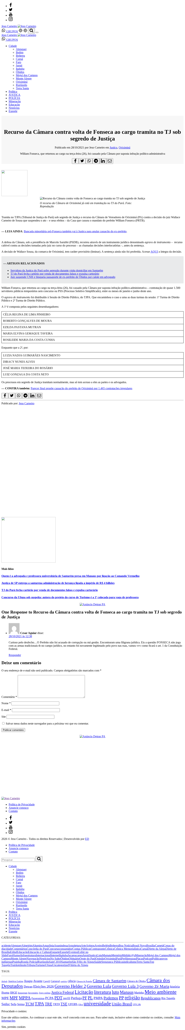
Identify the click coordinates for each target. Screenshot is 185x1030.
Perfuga (76, 998)
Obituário (74, 958)
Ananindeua (61, 945)
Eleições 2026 (43, 986)
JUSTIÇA (14, 94)
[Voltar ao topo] (3, 1008)
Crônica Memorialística (127, 948)
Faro (18, 62)
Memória (116, 955)
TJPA (39, 1003)
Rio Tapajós (168, 998)
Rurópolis (21, 85)
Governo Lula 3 (125, 986)
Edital (13, 952)
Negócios (14, 107)
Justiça (113, 147)
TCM (29, 1004)
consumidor (65, 948)
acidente (6, 945)
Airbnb (4, 981)
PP (121, 997)
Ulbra (80, 1005)
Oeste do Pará (87, 958)
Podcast (147, 958)
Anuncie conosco (19, 807)
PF (84, 997)
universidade (97, 1003)
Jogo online (45, 992)
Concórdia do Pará (37, 948)
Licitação (84, 992)
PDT (58, 997)
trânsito (22, 965)
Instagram (22, 992)
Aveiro (98, 945)
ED (87, 838)
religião (132, 997)
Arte (83, 945)
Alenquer (21, 49)
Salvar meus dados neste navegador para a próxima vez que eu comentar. (47, 723)
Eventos (73, 952)
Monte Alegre (24, 78)
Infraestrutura (28, 955)
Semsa (21, 1004)
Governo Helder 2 (70, 986)
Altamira (37, 945)
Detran (28, 986)
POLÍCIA (14, 98)
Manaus (127, 992)
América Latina (15, 981)
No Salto (55, 958)
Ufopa (48, 965)
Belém (19, 52)
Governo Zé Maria (154, 986)
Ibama (5, 992)
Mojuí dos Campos (27, 75)
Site (3, 716)
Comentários (19, 948)
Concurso (53, 948)
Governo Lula (99, 986)
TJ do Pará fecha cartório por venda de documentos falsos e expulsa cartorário (54, 273)
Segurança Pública (111, 961)
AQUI (154, 251)
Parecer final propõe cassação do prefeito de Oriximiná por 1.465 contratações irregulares (81, 388)
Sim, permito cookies (13, 1026)
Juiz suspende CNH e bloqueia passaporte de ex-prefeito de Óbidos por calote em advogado (62, 277)
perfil (66, 998)
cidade (8, 948)
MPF (14, 997)
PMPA (98, 998)
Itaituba (20, 68)
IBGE (13, 992)
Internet (55, 955)
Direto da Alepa (157, 948)
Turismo (40, 965)
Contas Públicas (81, 948)
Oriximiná (21, 81)
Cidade (13, 45)
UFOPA (73, 1004)
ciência (72, 981)
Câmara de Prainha (84, 981)
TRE (48, 1004)
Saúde (97, 961)
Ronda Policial (29, 961)
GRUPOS (11, 31)
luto (115, 992)
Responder (15, 655)
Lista (99, 955)
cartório (64, 981)
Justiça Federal (62, 992)
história (175, 986)
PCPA (49, 998)
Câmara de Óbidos (136, 981)
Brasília (150, 945)
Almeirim (26, 945)
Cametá (159, 945)
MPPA (25, 997)
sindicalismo (129, 961)
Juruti (19, 65)
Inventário (33, 993)
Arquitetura (74, 945)
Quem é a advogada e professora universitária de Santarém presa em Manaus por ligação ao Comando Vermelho (70, 575)
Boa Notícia (125, 945)
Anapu (28, 981)
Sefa (13, 1004)
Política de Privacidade (22, 804)
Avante (37, 981)
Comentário (9, 696)
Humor (16, 955)
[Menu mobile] (37, 32)
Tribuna (31, 965)
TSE (64, 1004)
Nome (6, 703)
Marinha (139, 992)
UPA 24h (137, 1004)
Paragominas (37, 998)
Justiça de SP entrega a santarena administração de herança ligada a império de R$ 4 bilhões (58, 583)
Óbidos (20, 72)
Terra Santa (22, 88)
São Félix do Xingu (83, 961)
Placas (139, 958)
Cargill (46, 981)
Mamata (106, 955)
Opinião (100, 958)
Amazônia (48, 945)
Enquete (55, 952)
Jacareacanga (75, 955)
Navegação (33, 958)
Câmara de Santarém (109, 981)
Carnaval (55, 981)
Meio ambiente (161, 992)
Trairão (14, 965)
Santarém (66, 961)
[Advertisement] (92, 485)
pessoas (131, 958)
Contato (13, 811)
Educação (14, 104)
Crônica (109, 948)
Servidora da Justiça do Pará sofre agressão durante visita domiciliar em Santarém (56, 270)
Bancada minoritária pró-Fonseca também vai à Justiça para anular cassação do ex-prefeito (75, 231)
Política (13, 91)
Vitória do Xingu (78, 965)
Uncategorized (60, 965)
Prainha (16, 961)
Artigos (90, 945)
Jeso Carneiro (26, 403)
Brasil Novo (139, 945)
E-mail (6, 709)
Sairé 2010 (55, 961)
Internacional (43, 955)
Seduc (5, 1004)
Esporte (13, 111)
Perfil (124, 958)
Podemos (111, 998)
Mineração (15, 101)
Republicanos (151, 998)
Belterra (20, 55)
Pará (118, 958)
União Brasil (122, 1004)
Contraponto (98, 948)
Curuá (19, 58)
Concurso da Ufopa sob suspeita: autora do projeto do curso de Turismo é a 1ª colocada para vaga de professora (70, 597)
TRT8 (56, 1004)
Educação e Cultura (39, 952)
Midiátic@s (128, 955)
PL (90, 997)
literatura (102, 992)
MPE (5, 998)
